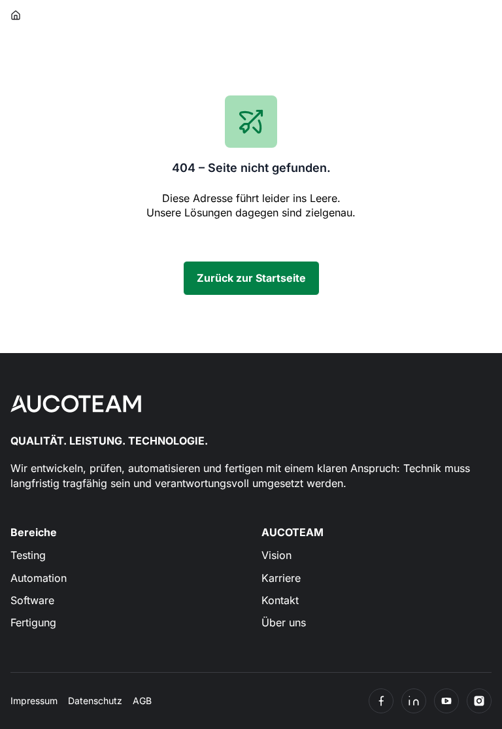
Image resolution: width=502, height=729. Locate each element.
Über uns (283, 622)
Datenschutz (95, 700)
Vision (276, 555)
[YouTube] (446, 700)
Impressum (34, 700)
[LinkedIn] (413, 700)
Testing (28, 555)
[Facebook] (381, 700)
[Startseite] (16, 15)
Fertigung (33, 622)
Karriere (281, 578)
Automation (38, 578)
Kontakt (280, 600)
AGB (142, 700)
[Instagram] (479, 700)
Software (32, 600)
